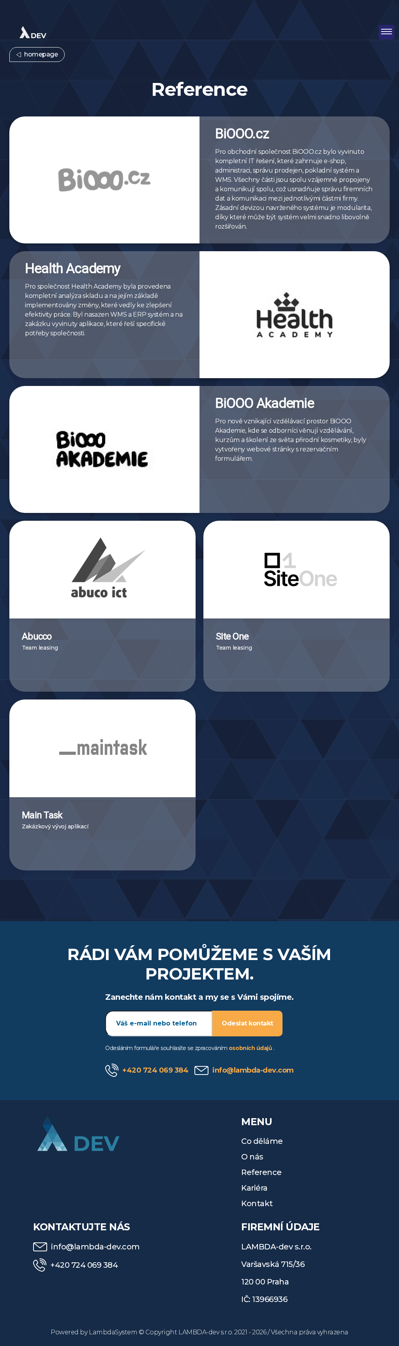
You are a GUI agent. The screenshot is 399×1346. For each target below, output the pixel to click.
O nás (252, 1156)
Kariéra (254, 1188)
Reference (261, 1172)
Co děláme (262, 1141)
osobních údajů (251, 1048)
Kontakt (257, 1203)
